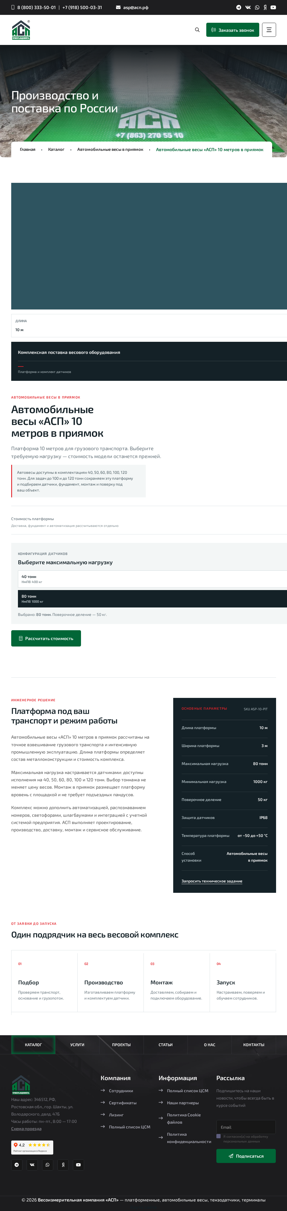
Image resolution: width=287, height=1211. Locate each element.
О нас (209, 1044)
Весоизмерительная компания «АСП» (79, 1199)
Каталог (56, 149)
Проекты (121, 1044)
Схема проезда (26, 1128)
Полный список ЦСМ (130, 1126)
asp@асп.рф (136, 7)
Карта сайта (143, 1207)
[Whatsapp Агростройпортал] (257, 7)
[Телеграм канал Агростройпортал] (238, 7)
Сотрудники (121, 1090)
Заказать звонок (236, 30)
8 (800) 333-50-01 (36, 7)
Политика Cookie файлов (184, 1118)
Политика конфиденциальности (189, 1138)
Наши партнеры (183, 1102)
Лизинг (116, 1114)
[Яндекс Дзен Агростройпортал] (265, 7)
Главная (27, 149)
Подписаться (250, 1155)
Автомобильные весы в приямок (110, 149)
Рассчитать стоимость (49, 638)
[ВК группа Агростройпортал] (248, 7)
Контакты (253, 1044)
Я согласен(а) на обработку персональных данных (245, 1138)
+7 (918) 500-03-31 (82, 7)
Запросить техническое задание (212, 880)
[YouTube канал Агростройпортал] (273, 7)
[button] (25, 248)
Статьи (166, 1044)
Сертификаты (122, 1102)
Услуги (77, 1044)
